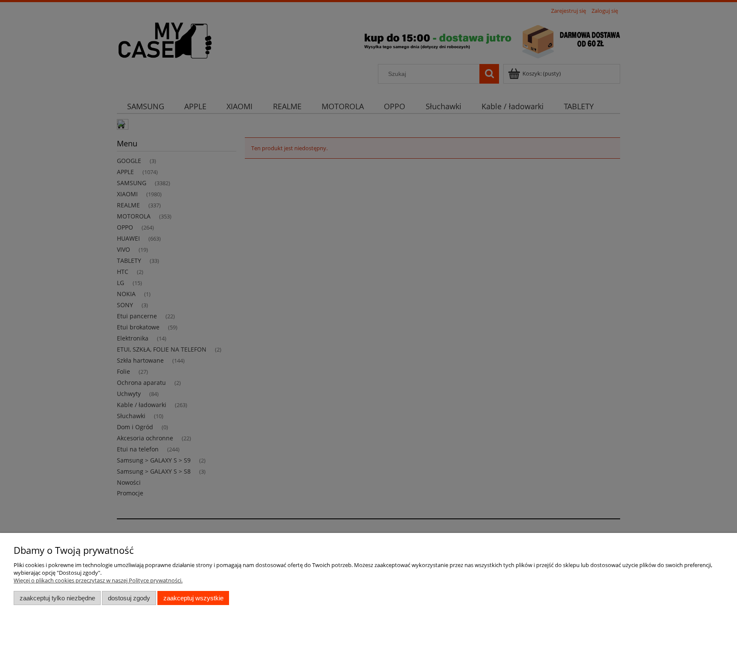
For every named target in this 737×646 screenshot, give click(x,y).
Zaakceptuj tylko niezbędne (57, 598)
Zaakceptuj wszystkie (193, 598)
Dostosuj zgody (129, 598)
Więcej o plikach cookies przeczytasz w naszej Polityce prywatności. (98, 580)
